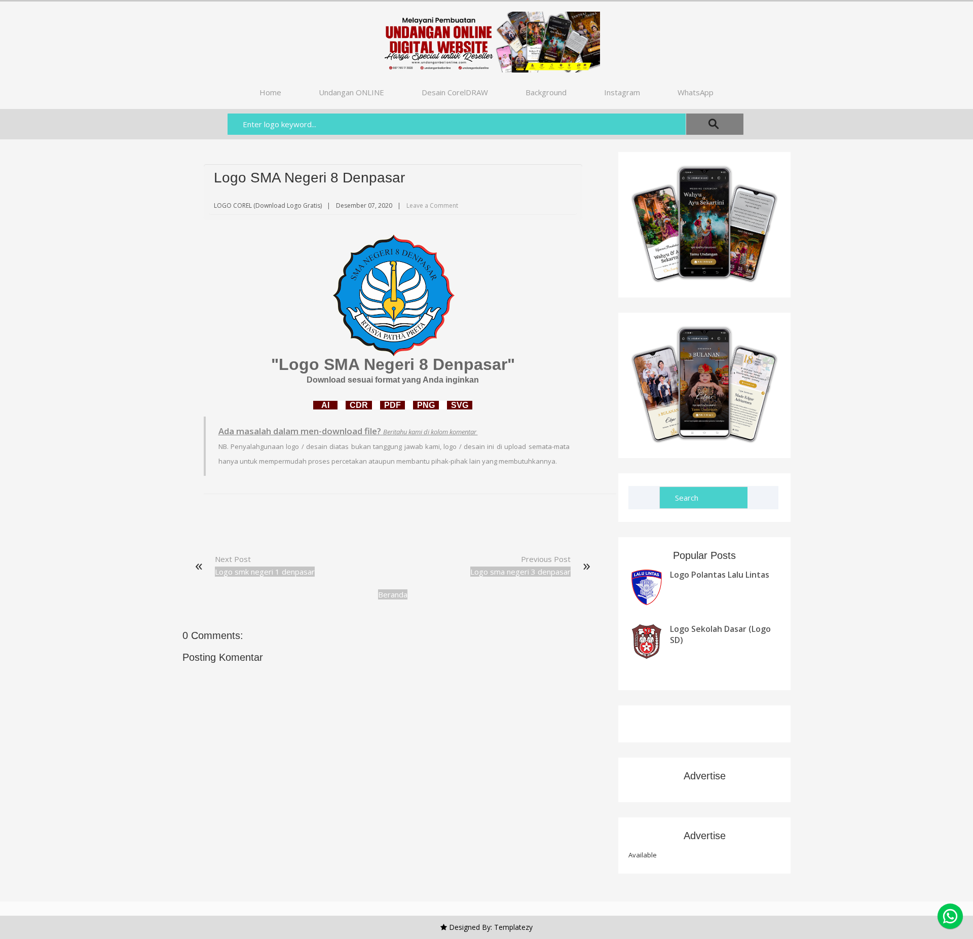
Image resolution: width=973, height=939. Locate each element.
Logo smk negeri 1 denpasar (265, 572)
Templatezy (513, 927)
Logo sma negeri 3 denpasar (520, 572)
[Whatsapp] (950, 916)
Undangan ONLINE (351, 92)
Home (270, 92)
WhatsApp (696, 92)
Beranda (392, 594)
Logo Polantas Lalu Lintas (719, 574)
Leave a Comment (432, 205)
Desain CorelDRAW (455, 92)
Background (546, 92)
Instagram (622, 92)
